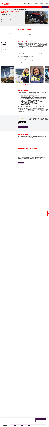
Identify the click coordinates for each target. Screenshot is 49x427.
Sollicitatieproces (5, 50)
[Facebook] (48, 213)
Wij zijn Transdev (30, 3)
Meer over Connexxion (22, 126)
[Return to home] (5, 3)
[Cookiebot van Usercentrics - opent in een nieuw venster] (4, 425)
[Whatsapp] (48, 214)
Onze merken (41, 3)
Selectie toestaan (41, 421)
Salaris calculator (6, 47)
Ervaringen (46, 3)
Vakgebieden (36, 3)
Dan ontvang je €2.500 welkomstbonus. (40, 106)
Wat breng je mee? (5, 49)
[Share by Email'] (48, 215)
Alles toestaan (41, 419)
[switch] (22, 425)
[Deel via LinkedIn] (48, 211)
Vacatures (25, 3)
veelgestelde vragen (21, 158)
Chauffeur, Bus (11, 9)
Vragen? (3, 52)
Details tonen (40, 425)
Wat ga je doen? (4, 44)
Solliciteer (44, 6)
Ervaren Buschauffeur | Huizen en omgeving (20, 9)
